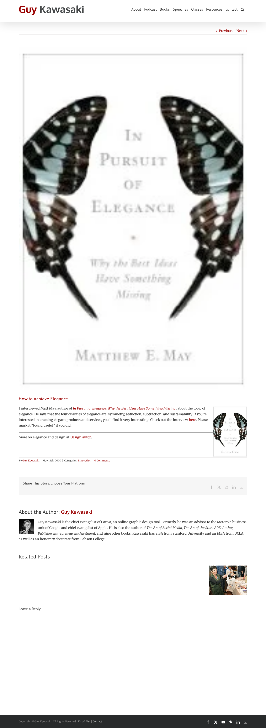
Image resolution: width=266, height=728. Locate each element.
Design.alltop (80, 437)
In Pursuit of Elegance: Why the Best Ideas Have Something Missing (124, 408)
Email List (84, 721)
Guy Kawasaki (30, 460)
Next (240, 31)
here (192, 420)
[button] (242, 9)
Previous (226, 31)
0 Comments (102, 460)
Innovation (84, 460)
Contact (97, 721)
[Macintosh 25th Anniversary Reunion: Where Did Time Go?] (228, 568)
